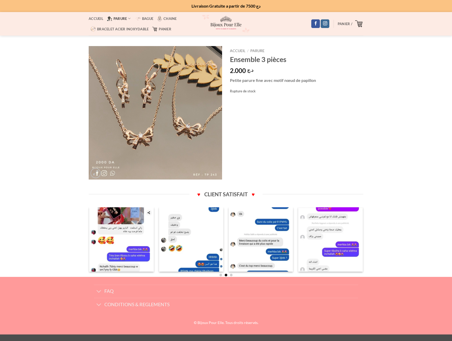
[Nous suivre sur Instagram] (325, 23)
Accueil (96, 18)
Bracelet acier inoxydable (123, 29)
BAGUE (147, 18)
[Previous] (90, 241)
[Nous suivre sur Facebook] (315, 23)
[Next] (362, 241)
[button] (350, 23)
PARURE (120, 18)
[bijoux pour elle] (226, 23)
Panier (165, 29)
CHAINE (170, 18)
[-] (121, 239)
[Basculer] (99, 292)
